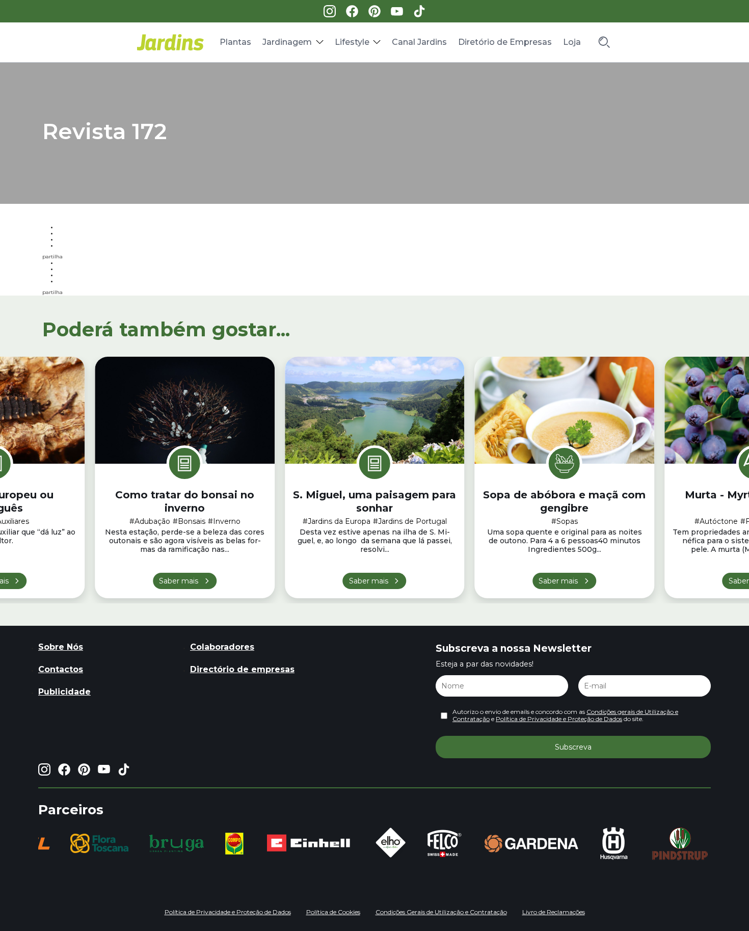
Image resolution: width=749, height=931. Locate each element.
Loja (572, 42)
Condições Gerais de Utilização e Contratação (441, 912)
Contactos (60, 669)
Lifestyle (352, 42)
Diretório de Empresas (505, 42)
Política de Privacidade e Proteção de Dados (559, 719)
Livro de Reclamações (553, 912)
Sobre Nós (60, 647)
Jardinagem (287, 42)
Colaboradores (222, 647)
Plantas (235, 42)
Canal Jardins (419, 42)
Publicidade (64, 692)
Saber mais (178, 581)
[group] (99, 843)
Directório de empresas (242, 669)
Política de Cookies (333, 912)
